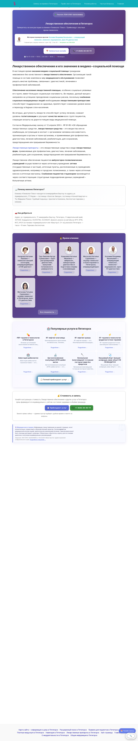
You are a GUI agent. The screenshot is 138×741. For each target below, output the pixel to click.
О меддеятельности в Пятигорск (55, 735)
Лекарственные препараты (25, 148)
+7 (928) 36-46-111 (82, 51)
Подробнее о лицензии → (38, 439)
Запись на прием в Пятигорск (45, 4)
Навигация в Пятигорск (55, 733)
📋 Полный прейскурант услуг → (54, 380)
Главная (120, 4)
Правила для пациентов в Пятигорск (103, 730)
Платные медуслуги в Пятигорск (30, 733)
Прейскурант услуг (57, 408)
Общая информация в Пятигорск (84, 735)
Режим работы (90, 4)
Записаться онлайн (56, 51)
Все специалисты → (48, 312)
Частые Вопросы (107, 4)
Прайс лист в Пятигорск (71, 4)
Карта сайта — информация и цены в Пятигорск (38, 730)
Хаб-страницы (107, 733)
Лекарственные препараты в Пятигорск (82, 733)
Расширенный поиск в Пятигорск (73, 730)
